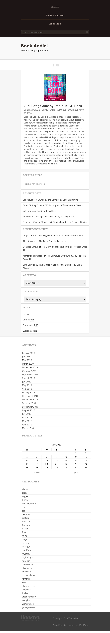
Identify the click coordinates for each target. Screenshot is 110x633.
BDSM (25, 500)
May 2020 (27, 360)
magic (25, 539)
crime (45, 109)
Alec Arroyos (29, 241)
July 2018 (26, 414)
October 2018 (29, 403)
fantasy (26, 521)
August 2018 (28, 410)
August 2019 (28, 378)
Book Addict (34, 45)
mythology (27, 557)
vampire (26, 600)
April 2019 (27, 388)
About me (55, 23)
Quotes (55, 7)
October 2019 (29, 371)
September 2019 (30, 374)
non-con (26, 561)
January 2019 (28, 392)
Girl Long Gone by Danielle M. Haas (53, 106)
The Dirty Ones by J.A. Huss (52, 241)
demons (26, 514)
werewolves (28, 603)
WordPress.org (30, 330)
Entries (28, 319)
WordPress (84, 625)
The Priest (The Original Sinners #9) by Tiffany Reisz (48, 216)
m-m (24, 535)
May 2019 (27, 385)
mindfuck (26, 550)
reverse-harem (29, 575)
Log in (26, 314)
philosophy (27, 568)
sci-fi (24, 582)
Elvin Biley (28, 264)
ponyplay (26, 571)
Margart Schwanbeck (33, 255)
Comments (30, 325)
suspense (73, 109)
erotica (25, 518)
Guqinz (26, 235)
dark (52, 109)
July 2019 (26, 381)
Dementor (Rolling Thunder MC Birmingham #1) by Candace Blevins (55, 222)
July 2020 (26, 356)
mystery (26, 553)
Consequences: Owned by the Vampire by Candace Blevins (50, 199)
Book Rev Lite (59, 625)
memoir (25, 543)
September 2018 (30, 406)
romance (61, 109)
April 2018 (27, 424)
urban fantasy (29, 596)
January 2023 (28, 353)
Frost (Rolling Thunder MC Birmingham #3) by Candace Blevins (53, 205)
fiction (25, 528)
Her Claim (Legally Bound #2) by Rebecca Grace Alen (58, 235)
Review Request (55, 15)
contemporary (32, 109)
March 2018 (28, 428)
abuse (25, 489)
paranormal (27, 564)
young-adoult (28, 607)
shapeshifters (29, 586)
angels (25, 496)
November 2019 (30, 367)
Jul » (76, 472)
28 (56, 467)
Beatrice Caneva (30, 246)
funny (25, 532)
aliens (25, 492)
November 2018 (30, 399)
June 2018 (27, 417)
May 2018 (27, 421)
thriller (25, 593)
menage (26, 546)
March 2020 (28, 363)
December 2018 (30, 396)
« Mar (37, 472)
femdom (26, 525)
